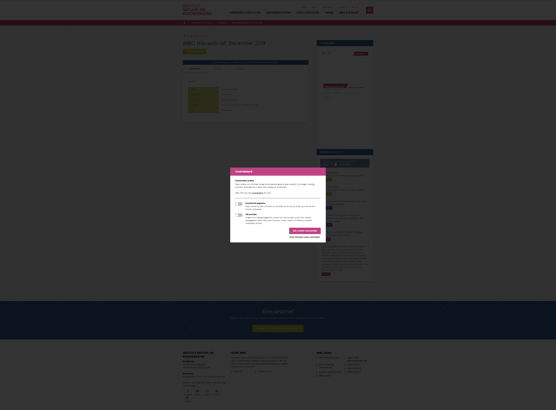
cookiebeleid (257, 193)
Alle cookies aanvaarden (305, 230)
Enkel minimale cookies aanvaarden (305, 237)
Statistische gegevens (255, 203)
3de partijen (251, 214)
